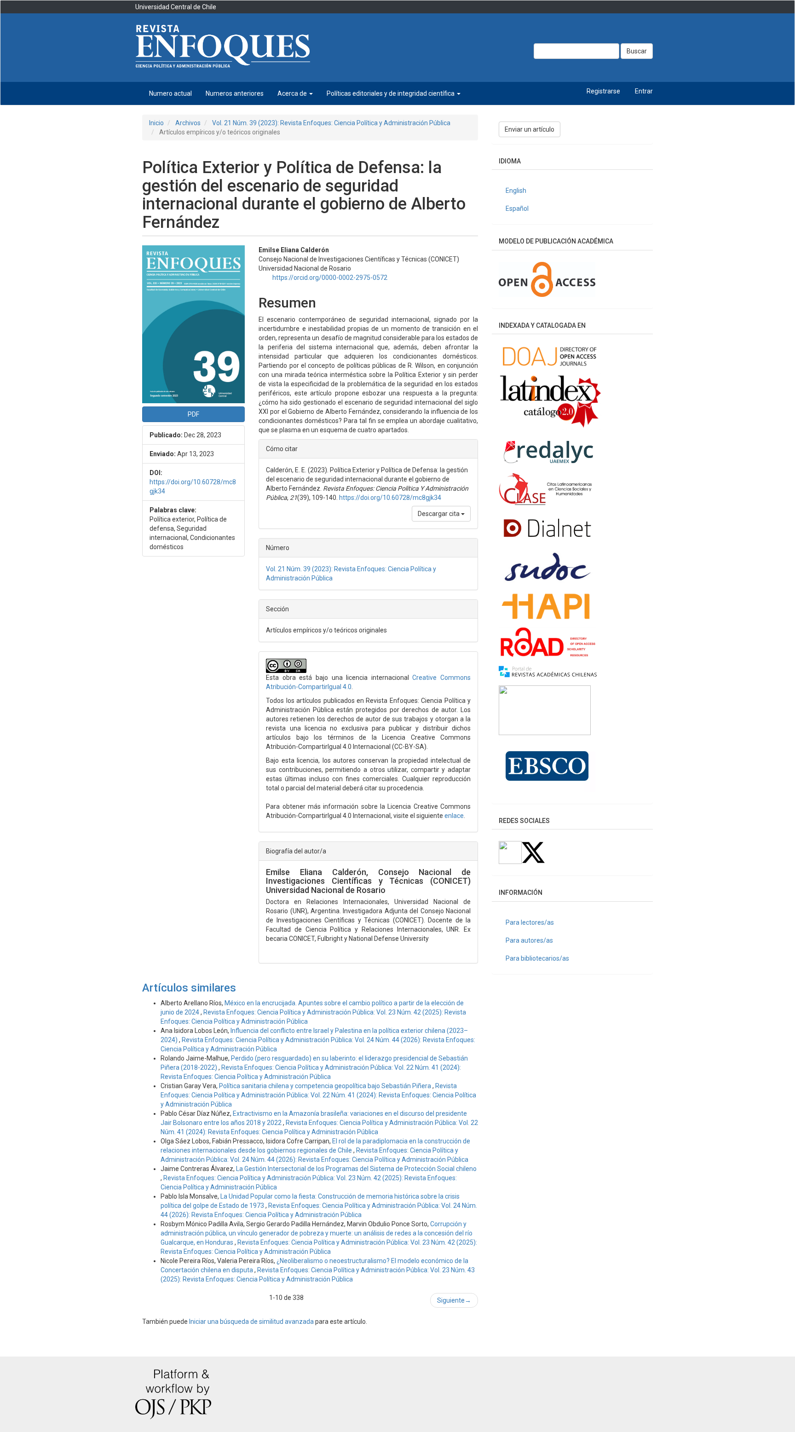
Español (517, 208)
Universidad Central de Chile (175, 7)
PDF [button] (193, 414)
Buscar (637, 51)
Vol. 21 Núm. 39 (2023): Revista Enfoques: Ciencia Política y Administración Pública (331, 123)
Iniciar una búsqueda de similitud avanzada (251, 1321)
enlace (454, 815)
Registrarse (603, 91)
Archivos (188, 123)
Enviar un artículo (529, 129)
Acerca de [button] (292, 93)
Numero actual (170, 93)
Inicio (156, 123)
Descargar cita (439, 513)
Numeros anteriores (235, 93)
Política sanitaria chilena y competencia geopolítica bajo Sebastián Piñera (325, 1086)
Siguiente (454, 1300)
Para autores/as (529, 940)
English (516, 190)
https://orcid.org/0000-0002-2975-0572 (329, 277)
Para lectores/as (530, 922)
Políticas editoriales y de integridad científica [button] (391, 93)
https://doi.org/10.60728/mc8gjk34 (390, 497)
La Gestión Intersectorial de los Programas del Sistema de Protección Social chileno (356, 1168)
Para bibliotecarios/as (537, 958)
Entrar (644, 91)
